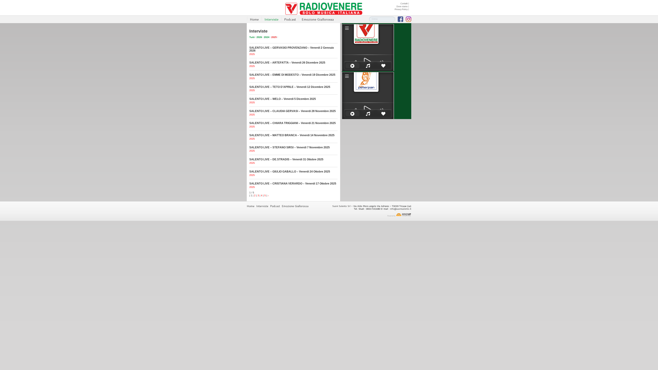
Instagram (408, 19)
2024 (266, 37)
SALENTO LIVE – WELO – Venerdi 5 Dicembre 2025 (282, 98)
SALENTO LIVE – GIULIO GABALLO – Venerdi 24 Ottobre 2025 (289, 171)
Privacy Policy (401, 9)
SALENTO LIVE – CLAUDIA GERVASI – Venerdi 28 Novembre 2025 (292, 111)
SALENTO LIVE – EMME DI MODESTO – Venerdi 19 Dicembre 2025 (292, 74)
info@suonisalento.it (400, 208)
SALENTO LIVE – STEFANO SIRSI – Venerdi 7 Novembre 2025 (289, 147)
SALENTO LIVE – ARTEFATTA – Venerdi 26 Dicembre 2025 (287, 62)
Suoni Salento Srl (341, 206)
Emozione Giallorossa (318, 19)
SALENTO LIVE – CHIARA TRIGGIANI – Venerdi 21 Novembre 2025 (292, 123)
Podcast (290, 19)
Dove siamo (402, 6)
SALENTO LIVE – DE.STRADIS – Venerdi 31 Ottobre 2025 (286, 159)
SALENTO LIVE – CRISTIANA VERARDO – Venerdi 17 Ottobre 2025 (292, 183)
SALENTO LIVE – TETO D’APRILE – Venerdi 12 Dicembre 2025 (289, 86)
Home (254, 19)
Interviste (271, 19)
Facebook (400, 19)
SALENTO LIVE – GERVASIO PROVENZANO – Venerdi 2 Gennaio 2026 (291, 49)
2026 (259, 37)
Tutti (252, 37)
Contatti (404, 3)
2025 (274, 37)
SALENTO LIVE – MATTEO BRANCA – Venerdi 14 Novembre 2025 (291, 135)
